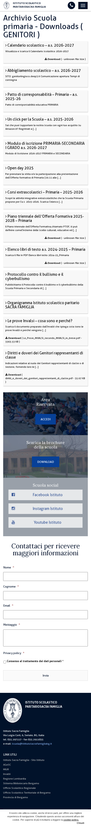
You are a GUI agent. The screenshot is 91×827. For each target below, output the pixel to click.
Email (8, 605)
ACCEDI (46, 419)
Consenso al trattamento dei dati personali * (35, 661)
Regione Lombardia (14, 778)
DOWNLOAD (45, 462)
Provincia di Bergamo (15, 797)
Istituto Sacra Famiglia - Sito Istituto (23, 760)
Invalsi (7, 774)
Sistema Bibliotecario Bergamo (21, 783)
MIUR (6, 769)
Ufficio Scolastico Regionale (19, 788)
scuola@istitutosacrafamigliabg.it (32, 743)
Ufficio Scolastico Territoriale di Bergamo (27, 792)
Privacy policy (13, 653)
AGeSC (7, 764)
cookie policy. (71, 820)
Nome (8, 567)
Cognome (11, 586)
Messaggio (11, 624)
